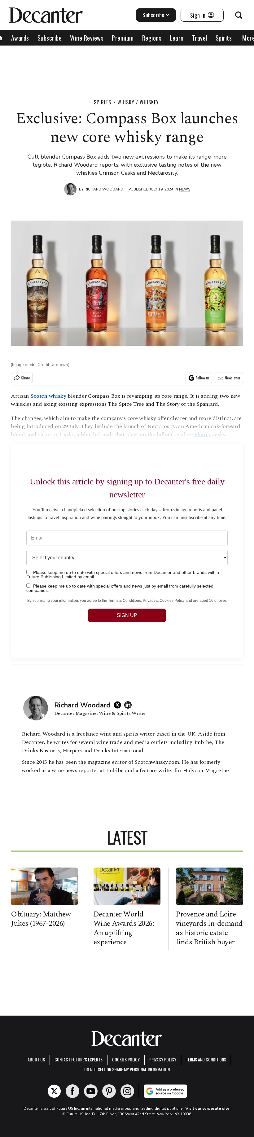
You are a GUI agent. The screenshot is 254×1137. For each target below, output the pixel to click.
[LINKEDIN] (129, 705)
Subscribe (153, 15)
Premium (123, 37)
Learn (177, 37)
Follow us (202, 377)
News (184, 189)
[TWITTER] (119, 705)
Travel (199, 37)
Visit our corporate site (208, 1108)
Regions (152, 37)
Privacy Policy (162, 1059)
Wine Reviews (86, 37)
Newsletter (232, 377)
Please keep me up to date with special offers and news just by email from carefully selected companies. (119, 588)
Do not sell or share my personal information (127, 1069)
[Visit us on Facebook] (72, 1091)
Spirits (224, 37)
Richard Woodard (104, 189)
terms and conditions (206, 1059)
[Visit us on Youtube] (91, 1091)
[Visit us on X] (54, 1091)
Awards (20, 37)
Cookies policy (126, 1059)
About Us (36, 1059)
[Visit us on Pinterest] (109, 1091)
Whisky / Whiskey (138, 102)
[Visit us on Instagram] (127, 1091)
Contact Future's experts (79, 1059)
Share (25, 377)
